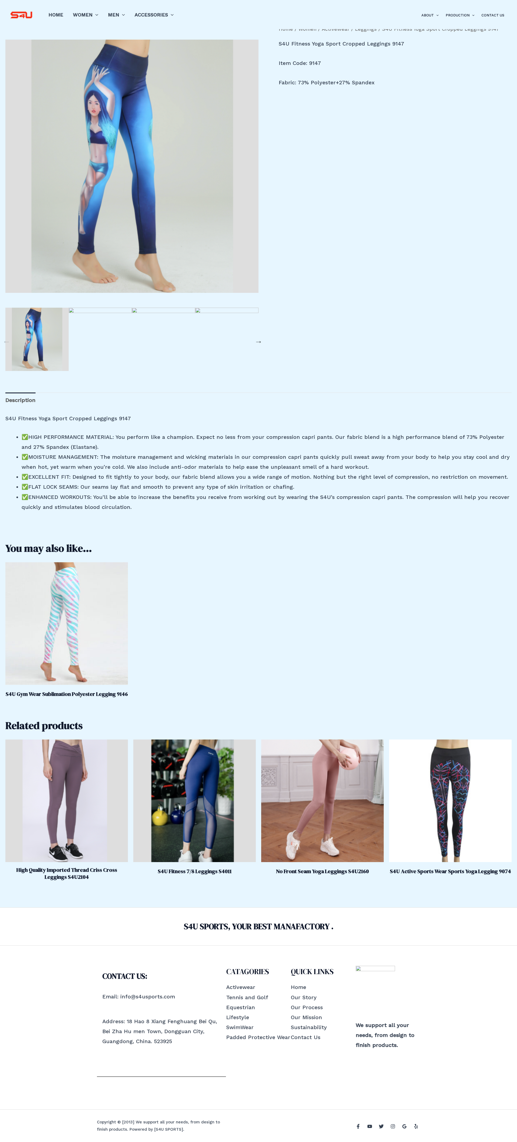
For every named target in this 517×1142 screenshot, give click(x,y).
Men (113, 15)
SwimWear (240, 1027)
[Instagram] (392, 1126)
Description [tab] (20, 400)
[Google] (404, 1126)
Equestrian (240, 1007)
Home (55, 15)
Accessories (151, 15)
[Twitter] (381, 1126)
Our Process (307, 1007)
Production (458, 15)
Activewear (240, 987)
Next (257, 339)
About (427, 15)
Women (83, 15)
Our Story (304, 997)
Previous (5, 339)
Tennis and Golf (247, 997)
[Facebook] (358, 1126)
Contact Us (492, 15)
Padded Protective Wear (258, 1037)
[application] (95, 15)
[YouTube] (369, 1126)
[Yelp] (416, 1126)
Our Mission (306, 1017)
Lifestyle (237, 1017)
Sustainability (309, 1027)
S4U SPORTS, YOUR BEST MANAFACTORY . (258, 926)
